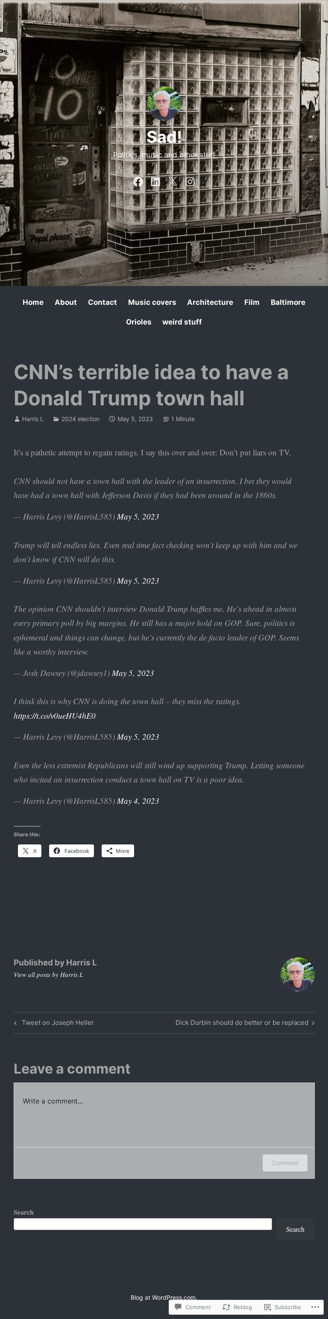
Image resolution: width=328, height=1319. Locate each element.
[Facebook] (138, 180)
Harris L (33, 418)
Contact (102, 302)
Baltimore (288, 302)
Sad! (164, 137)
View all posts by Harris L (48, 974)
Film (252, 302)
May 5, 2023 (138, 516)
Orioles (139, 322)
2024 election (81, 418)
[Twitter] (173, 180)
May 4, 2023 (138, 800)
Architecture (210, 302)
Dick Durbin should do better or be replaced (242, 1024)
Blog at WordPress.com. (164, 1297)
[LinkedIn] (155, 180)
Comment (285, 1162)
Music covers (152, 302)
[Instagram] (190, 180)
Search (24, 1212)
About (66, 302)
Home (33, 302)
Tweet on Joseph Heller (53, 1024)
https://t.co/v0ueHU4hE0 (55, 715)
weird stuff (182, 322)
